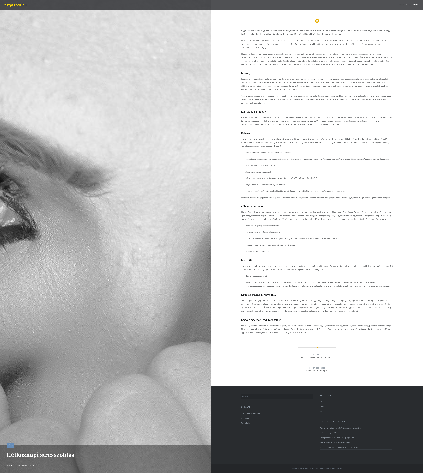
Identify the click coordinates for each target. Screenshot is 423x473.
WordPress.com (325, 468)
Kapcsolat (245, 418)
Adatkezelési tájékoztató (250, 413)
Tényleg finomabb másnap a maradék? (335, 442)
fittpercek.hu (15, 5)
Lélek (416, 5)
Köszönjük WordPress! (300, 468)
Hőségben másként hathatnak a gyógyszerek (337, 438)
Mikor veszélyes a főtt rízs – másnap (334, 433)
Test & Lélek (245, 423)
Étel (408, 5)
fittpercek (17, 465)
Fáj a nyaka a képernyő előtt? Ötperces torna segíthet (340, 428)
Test (401, 5)
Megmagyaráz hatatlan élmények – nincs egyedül (339, 447)
